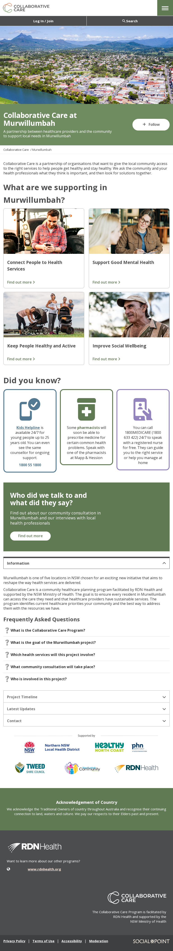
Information (18, 563)
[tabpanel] (86, 630)
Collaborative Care (16, 150)
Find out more (20, 282)
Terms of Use (43, 941)
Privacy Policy (14, 941)
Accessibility (71, 941)
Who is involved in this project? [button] (39, 678)
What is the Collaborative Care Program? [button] (48, 630)
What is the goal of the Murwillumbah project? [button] (53, 642)
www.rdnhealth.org (44, 869)
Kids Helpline (28, 427)
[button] (165, 8)
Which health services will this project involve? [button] (53, 654)
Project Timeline (22, 696)
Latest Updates (21, 708)
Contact (14, 720)
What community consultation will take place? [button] (53, 666)
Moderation (98, 941)
